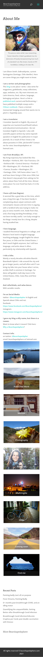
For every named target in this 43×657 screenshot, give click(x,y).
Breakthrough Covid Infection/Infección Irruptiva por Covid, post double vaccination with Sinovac (20, 619)
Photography (21, 440)
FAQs (21, 520)
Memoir (21, 413)
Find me (21, 573)
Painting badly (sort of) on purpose (17, 595)
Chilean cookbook (10, 107)
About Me (21, 466)
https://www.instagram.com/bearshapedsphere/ (23, 312)
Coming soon (21, 546)
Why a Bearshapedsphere (13, 327)
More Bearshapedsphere (15, 632)
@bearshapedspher (17, 297)
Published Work (21, 386)
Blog (21, 360)
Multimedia (21, 493)
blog (8, 86)
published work (9, 101)
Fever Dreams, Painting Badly (15, 599)
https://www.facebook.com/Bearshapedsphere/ (22, 306)
